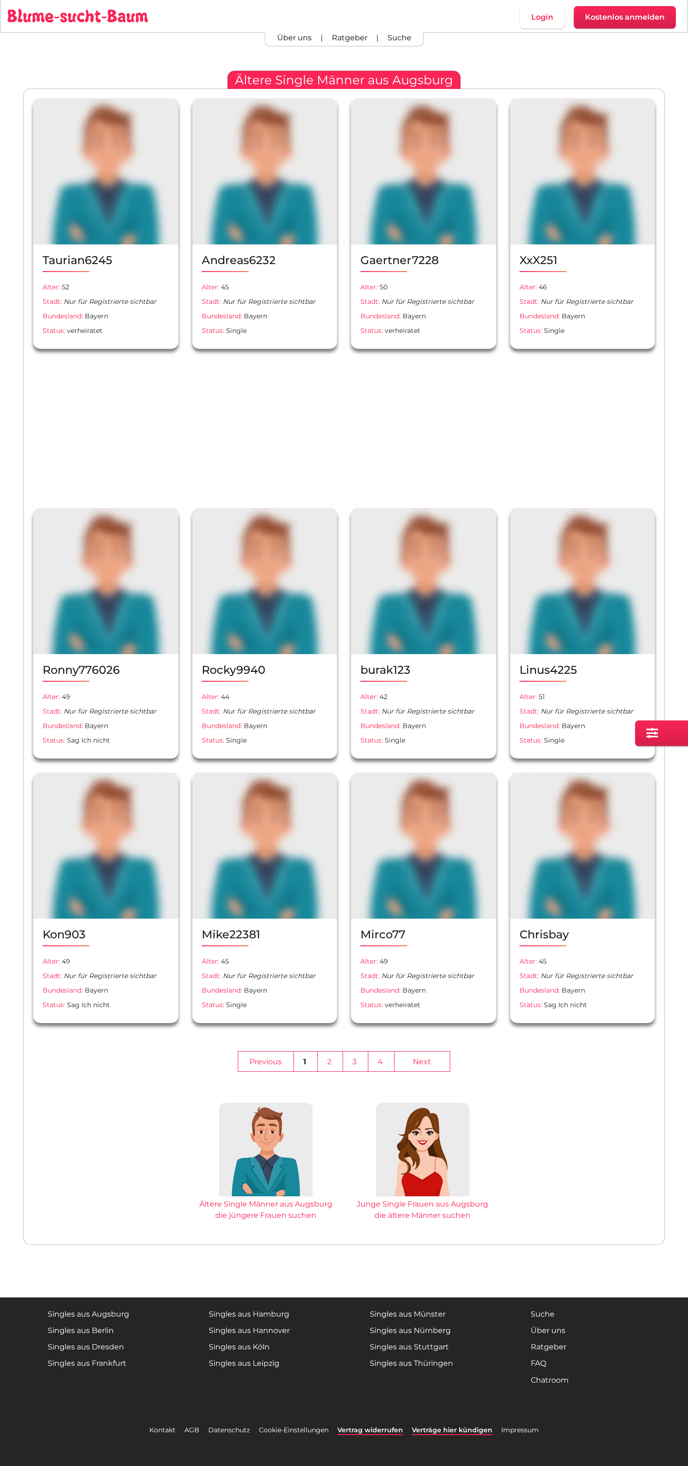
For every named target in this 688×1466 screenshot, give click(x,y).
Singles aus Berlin (81, 1330)
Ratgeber (349, 37)
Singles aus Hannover (249, 1330)
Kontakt (162, 1430)
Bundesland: (63, 316)
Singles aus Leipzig (244, 1363)
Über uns (294, 37)
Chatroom (550, 1380)
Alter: (51, 287)
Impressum (520, 1430)
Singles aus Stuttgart (409, 1346)
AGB (191, 1430)
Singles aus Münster (408, 1314)
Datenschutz (229, 1430)
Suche (399, 37)
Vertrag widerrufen (370, 1430)
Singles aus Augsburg (88, 1314)
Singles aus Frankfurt (87, 1363)
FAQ (538, 1363)
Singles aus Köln (239, 1346)
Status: (54, 330)
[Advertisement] (185, 428)
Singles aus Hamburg (249, 1314)
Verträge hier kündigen (452, 1430)
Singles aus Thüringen (411, 1363)
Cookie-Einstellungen (294, 1430)
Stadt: (52, 301)
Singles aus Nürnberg (410, 1330)
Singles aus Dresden (86, 1346)
